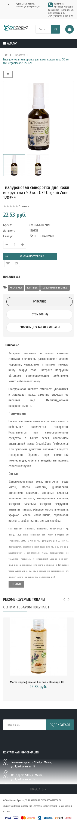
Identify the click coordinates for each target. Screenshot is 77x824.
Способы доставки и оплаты (40, 327)
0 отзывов (24, 206)
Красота (20, 55)
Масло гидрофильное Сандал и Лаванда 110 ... (38, 682)
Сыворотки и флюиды (55, 287)
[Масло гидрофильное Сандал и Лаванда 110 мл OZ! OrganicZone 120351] (38, 646)
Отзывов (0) (39, 314)
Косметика (16, 287)
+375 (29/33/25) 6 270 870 (60, 16)
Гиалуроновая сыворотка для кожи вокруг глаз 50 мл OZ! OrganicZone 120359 (36, 61)
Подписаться (59, 725)
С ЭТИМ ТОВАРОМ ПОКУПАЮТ (26, 607)
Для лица (32, 287)
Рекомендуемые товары (24, 599)
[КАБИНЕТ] (7, 4)
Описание (39, 301)
